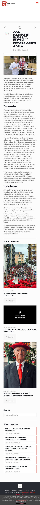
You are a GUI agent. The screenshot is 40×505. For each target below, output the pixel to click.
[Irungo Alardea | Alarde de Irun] (8, 3)
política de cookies (21, 500)
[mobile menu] (37, 3)
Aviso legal (25, 492)
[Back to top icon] (20, 486)
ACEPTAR (21, 503)
